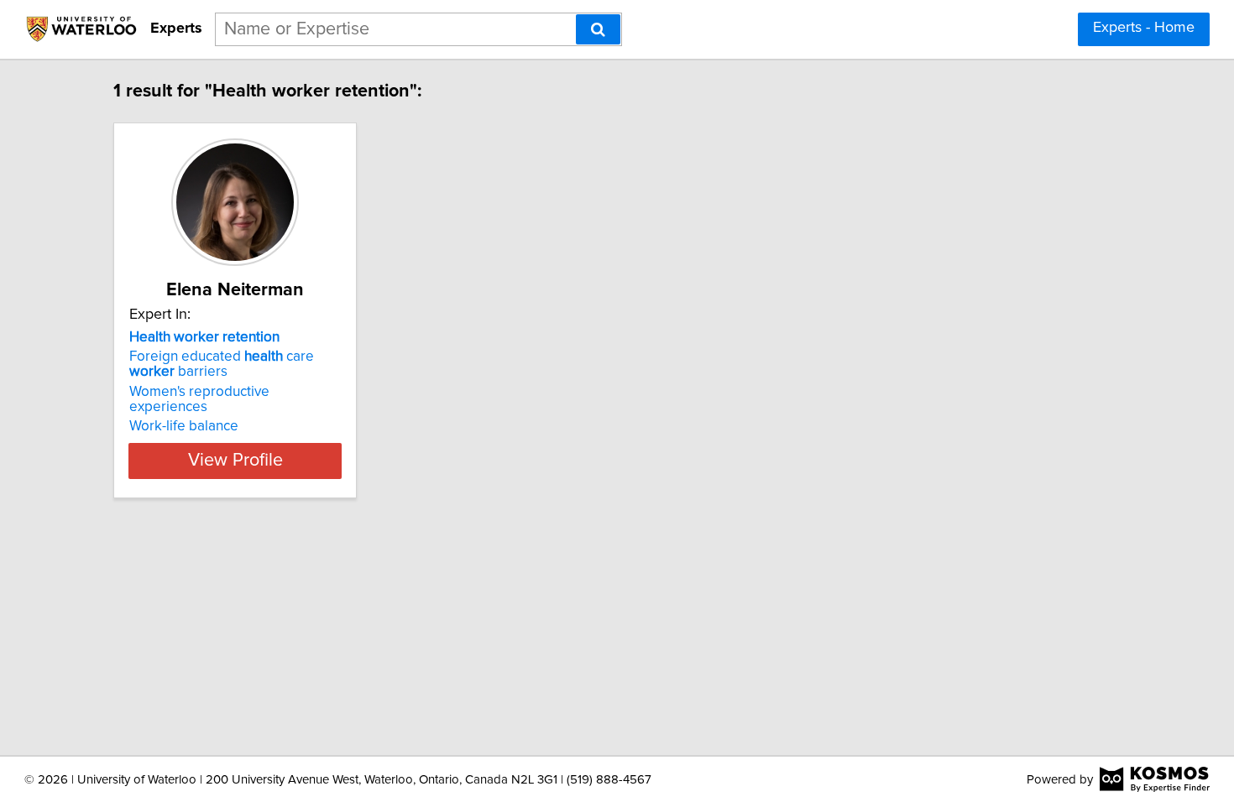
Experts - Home (1144, 27)
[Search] (598, 29)
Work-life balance (183, 426)
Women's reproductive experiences (199, 399)
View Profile (235, 460)
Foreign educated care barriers (221, 364)
